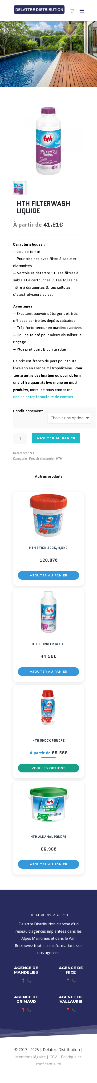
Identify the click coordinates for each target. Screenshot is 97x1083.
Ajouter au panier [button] (48, 575)
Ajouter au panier (56, 438)
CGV (53, 1056)
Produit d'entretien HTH (45, 458)
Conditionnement (28, 411)
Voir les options (49, 768)
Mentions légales (30, 1056)
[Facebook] (48, 1075)
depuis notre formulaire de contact (43, 397)
